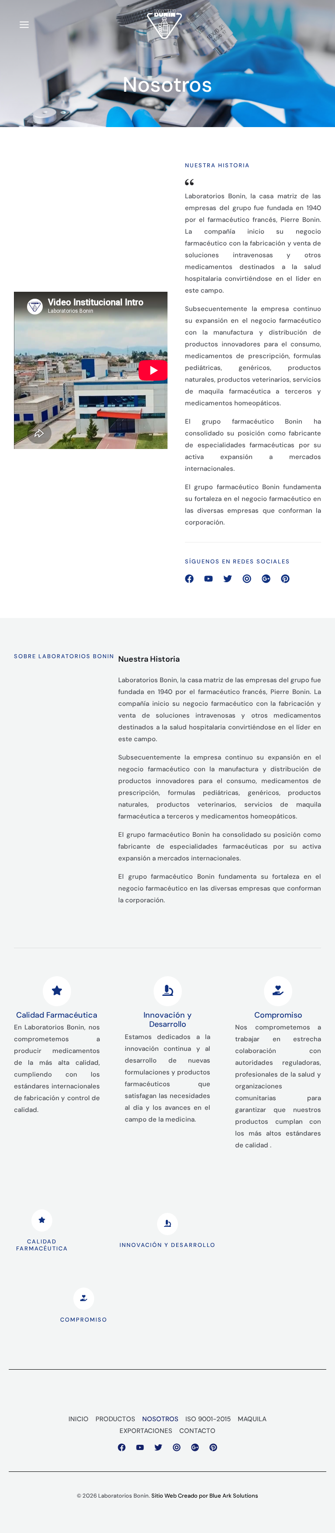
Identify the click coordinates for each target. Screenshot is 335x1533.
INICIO (78, 1419)
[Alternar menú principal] (24, 24)
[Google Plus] (195, 1447)
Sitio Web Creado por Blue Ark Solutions (204, 1495)
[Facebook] (122, 1447)
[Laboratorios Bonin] (164, 24)
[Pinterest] (213, 1447)
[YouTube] (140, 1447)
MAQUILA (252, 1419)
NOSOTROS (160, 1419)
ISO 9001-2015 (208, 1419)
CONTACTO (197, 1430)
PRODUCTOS (115, 1419)
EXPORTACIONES (146, 1430)
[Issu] (177, 1447)
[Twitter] (158, 1447)
